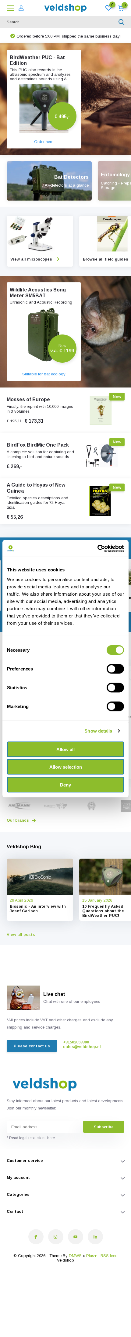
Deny (65, 784)
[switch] (115, 668)
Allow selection (65, 767)
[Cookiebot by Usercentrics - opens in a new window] (97, 548)
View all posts (21, 934)
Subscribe (104, 1127)
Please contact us (32, 1046)
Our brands (18, 820)
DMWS (75, 1255)
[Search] (122, 22)
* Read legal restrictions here (31, 1138)
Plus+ (91, 1255)
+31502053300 (76, 1042)
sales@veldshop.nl (82, 1046)
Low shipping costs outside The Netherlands (65, 35)
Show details (98, 730)
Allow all (65, 749)
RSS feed (109, 1255)
